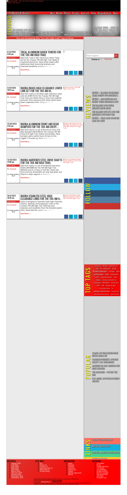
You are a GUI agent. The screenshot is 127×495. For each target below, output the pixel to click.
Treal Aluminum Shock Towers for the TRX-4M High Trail (41, 53)
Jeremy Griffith (102, 471)
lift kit (118, 271)
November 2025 (17, 478)
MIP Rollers (106, 283)
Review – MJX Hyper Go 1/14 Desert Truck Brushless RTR (105, 100)
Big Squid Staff (102, 474)
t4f (112, 288)
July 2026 (14, 465)
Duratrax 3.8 (115, 291)
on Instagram (102, 200)
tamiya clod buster (102, 291)
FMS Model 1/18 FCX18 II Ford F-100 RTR (106, 380)
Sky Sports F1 (107, 269)
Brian (99, 465)
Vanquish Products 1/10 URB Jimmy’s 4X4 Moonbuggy (105, 361)
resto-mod (98, 266)
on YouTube (104, 206)
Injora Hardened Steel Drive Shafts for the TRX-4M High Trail (41, 161)
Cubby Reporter (103, 466)
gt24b (114, 269)
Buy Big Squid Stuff (101, 446)
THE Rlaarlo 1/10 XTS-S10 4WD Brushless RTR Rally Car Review (105, 113)
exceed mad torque (106, 277)
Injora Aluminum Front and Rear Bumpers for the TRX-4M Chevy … (40, 125)
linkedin (71, 72)
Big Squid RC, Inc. (46, 482)
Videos (93, 13)
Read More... (25, 70)
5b (101, 269)
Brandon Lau (101, 478)
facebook (66, 72)
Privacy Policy (45, 471)
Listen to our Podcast (102, 439)
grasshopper (99, 274)
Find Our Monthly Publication (106, 452)
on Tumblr (105, 193)
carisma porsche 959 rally (109, 280)
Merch (115, 13)
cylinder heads (115, 294)
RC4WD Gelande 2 (100, 271)
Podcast (67, 13)
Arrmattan (112, 271)
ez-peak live (97, 283)
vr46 (103, 285)
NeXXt (107, 274)
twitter (76, 72)
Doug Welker (102, 470)
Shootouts (85, 13)
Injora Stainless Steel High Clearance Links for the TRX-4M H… (41, 197)
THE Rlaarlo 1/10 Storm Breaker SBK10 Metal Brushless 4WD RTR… (103, 107)
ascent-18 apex (111, 285)
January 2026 (16, 474)
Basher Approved (104, 13)
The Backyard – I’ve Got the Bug (104, 373)
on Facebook (103, 181)
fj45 (97, 269)
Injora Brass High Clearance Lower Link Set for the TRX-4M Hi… (41, 89)
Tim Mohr (100, 463)
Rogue (98, 280)
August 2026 (16, 463)
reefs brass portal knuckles (101, 294)
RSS (41, 463)
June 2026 (15, 466)
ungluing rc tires (113, 266)
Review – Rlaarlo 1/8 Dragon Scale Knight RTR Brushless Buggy (105, 94)
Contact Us (44, 466)
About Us (43, 465)
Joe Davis (100, 476)
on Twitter (105, 187)
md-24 (115, 277)
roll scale (104, 266)
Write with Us (45, 470)
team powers (115, 274)
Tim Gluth (13, 61)
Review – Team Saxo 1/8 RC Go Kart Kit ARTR (105, 119)
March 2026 (15, 471)
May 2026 (14, 468)
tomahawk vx (115, 283)
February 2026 (16, 473)
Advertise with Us (46, 468)
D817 (98, 285)
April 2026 (15, 470)
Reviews (59, 13)
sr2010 (97, 277)
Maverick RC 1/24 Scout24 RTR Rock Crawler (106, 367)
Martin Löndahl (102, 473)
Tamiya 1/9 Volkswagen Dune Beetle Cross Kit (105, 354)
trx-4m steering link (104, 288)
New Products (11, 58)
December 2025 (17, 476)
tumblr (80, 72)
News (52, 13)
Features (75, 13)
